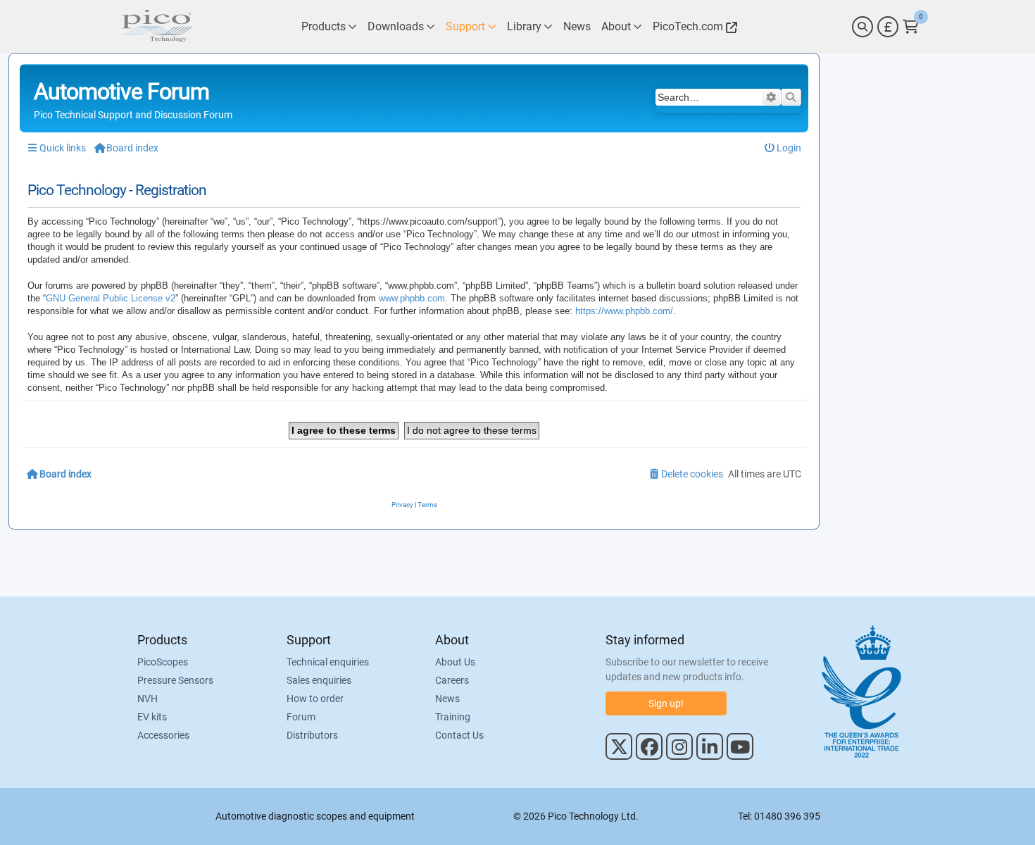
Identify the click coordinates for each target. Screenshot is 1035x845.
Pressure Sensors (175, 680)
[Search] (862, 26)
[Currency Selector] (887, 26)
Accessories (163, 735)
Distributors (312, 735)
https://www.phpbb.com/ (624, 311)
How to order (315, 698)
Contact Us (459, 735)
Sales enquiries (319, 680)
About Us (455, 662)
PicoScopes (162, 662)
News (447, 698)
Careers (452, 680)
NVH (147, 698)
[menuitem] (783, 148)
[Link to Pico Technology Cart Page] (911, 27)
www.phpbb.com (412, 298)
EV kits (152, 716)
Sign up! (666, 703)
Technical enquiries (328, 662)
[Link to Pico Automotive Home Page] (155, 26)
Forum (301, 716)
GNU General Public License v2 (110, 298)
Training (452, 716)
